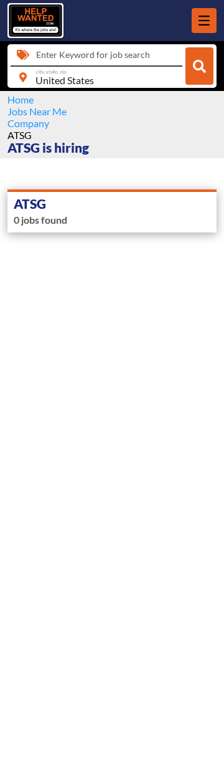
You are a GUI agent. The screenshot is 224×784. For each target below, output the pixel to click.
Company (28, 123)
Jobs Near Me (37, 111)
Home (20, 99)
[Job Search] (199, 66)
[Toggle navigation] (204, 20)
